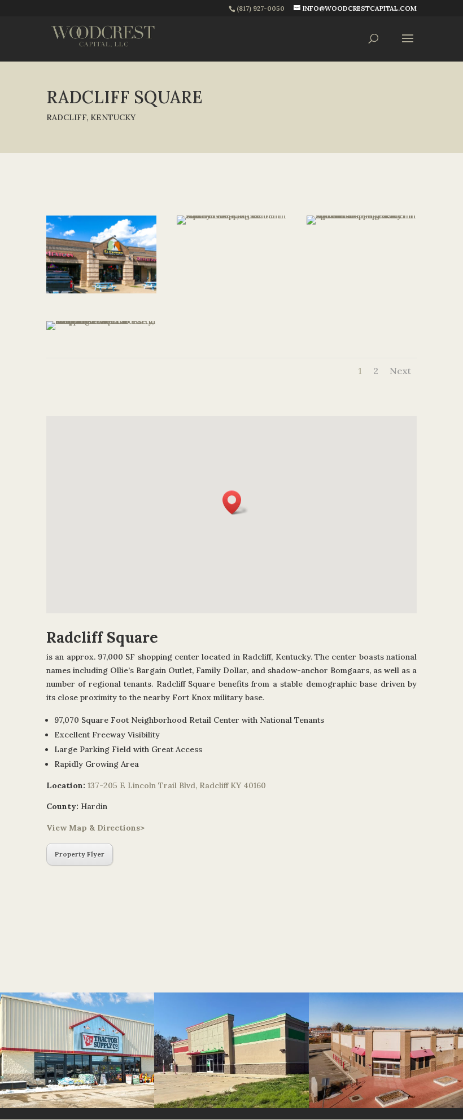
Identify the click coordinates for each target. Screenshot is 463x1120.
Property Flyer (79, 854)
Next (400, 370)
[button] (235, 502)
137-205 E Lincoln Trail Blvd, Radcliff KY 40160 (177, 785)
